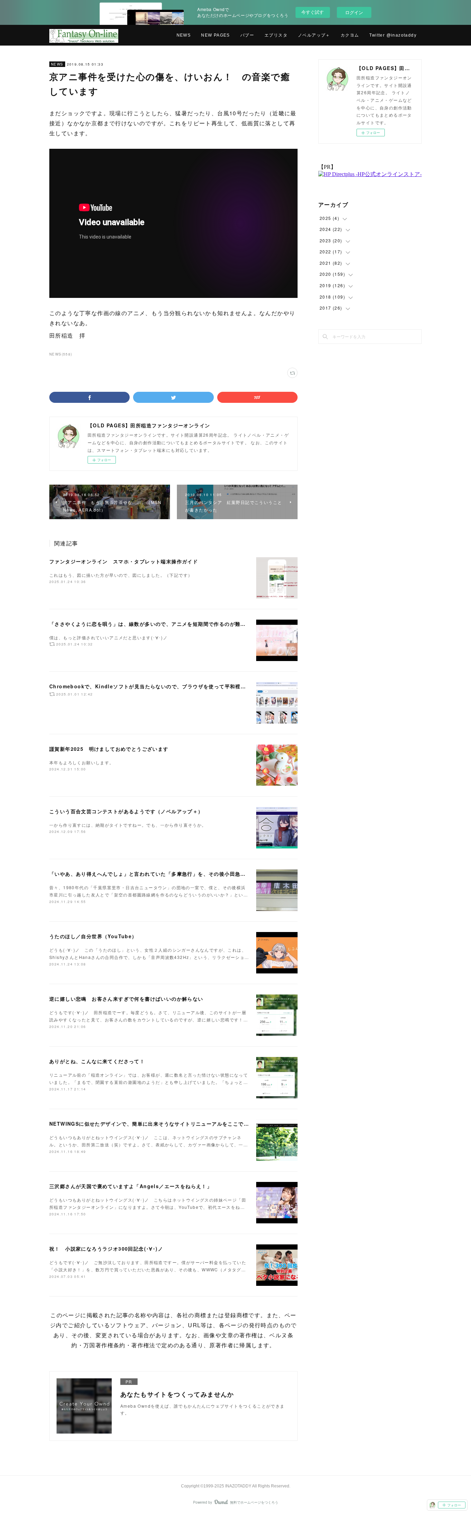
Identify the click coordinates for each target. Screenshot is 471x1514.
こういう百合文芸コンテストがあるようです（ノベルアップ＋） (126, 811)
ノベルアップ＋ (314, 35)
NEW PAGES (215, 35)
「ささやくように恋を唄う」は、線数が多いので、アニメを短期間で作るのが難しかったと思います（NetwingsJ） (188, 623)
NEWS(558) (60, 354)
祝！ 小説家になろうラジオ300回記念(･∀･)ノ (106, 1248)
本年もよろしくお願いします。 (81, 762)
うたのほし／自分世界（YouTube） (93, 936)
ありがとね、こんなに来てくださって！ (97, 1061)
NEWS (184, 35)
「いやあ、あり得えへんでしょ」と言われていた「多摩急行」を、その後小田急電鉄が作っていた (166, 873)
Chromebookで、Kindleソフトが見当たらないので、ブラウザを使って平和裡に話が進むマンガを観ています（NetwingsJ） (202, 686)
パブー (247, 35)
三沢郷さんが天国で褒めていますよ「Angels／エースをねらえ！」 (130, 1186)
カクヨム (350, 35)
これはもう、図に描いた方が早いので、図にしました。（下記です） (120, 575)
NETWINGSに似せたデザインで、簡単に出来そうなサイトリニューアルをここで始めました (159, 1123)
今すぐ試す (312, 12)
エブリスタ (276, 35)
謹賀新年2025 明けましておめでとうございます (109, 748)
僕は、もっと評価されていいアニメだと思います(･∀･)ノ (108, 637)
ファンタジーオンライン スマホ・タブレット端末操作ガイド (123, 561)
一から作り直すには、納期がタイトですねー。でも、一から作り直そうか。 (128, 825)
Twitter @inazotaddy (393, 35)
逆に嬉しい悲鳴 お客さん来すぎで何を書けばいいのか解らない (126, 998)
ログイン (354, 12)
